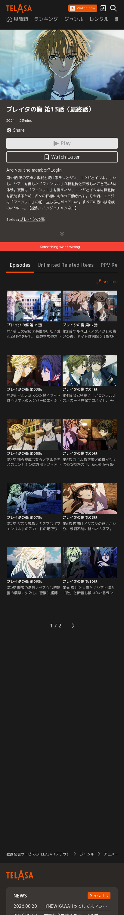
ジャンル (87, 854)
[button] (82, 8)
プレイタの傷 (32, 219)
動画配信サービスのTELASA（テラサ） (38, 854)
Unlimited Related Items (66, 265)
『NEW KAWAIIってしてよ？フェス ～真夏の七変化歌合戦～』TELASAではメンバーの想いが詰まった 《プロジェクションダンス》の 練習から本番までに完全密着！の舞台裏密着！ (77, 906)
